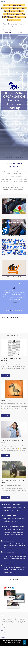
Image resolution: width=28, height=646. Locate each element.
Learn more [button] (4, 644)
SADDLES (3, 637)
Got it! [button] (24, 642)
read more (5, 375)
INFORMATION (4, 635)
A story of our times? (6, 400)
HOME (2, 630)
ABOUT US (3, 632)
